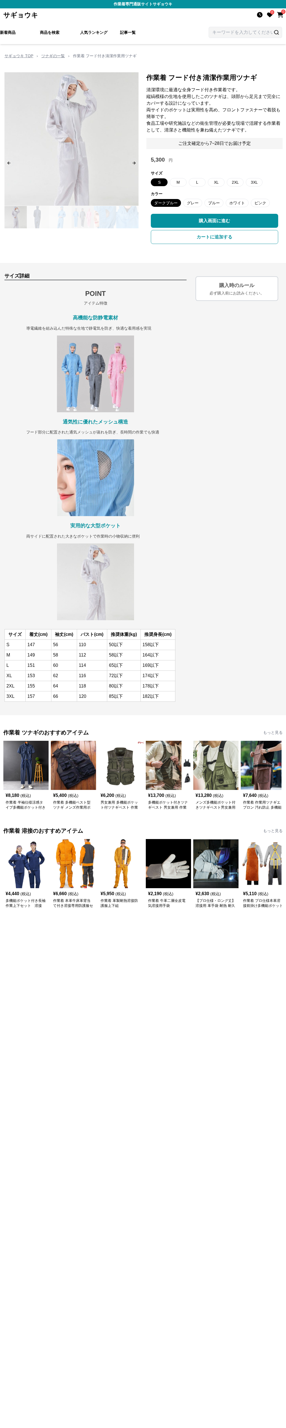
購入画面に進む (214, 220)
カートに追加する (214, 236)
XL (216, 182)
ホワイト (237, 203)
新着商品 (8, 32)
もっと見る (273, 732)
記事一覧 (128, 32)
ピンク (260, 203)
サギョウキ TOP (18, 56)
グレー (193, 203)
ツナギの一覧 (53, 56)
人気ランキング (94, 32)
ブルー (214, 203)
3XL (254, 182)
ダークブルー (166, 203)
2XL (235, 182)
